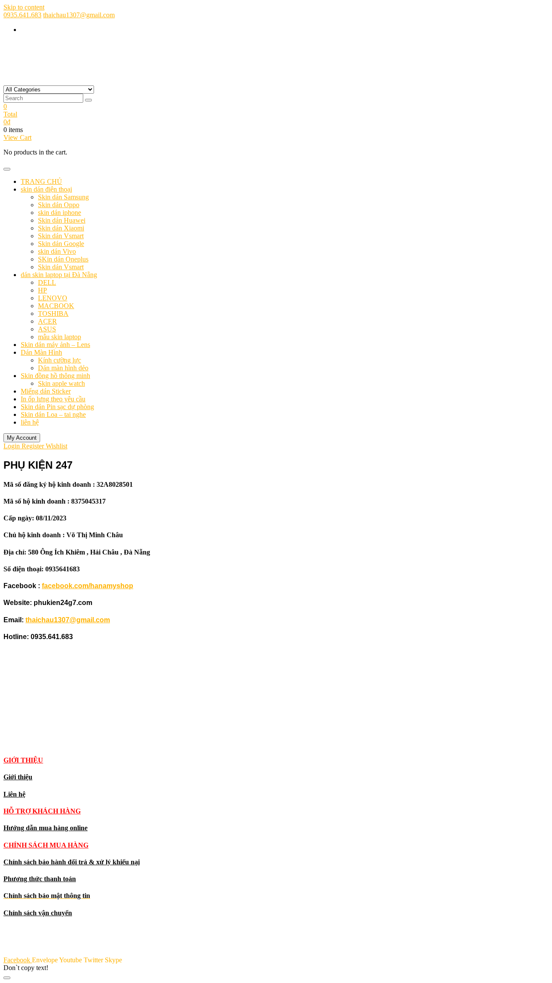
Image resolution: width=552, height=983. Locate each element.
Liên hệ (14, 794)
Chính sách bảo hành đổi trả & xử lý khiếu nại (71, 862)
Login (12, 446)
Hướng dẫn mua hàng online (45, 828)
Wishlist (56, 446)
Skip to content (23, 7)
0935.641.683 (22, 15)
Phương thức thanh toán (39, 878)
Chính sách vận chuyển (37, 913)
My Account (22, 438)
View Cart (17, 137)
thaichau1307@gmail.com (79, 15)
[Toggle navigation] (6, 169)
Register (34, 446)
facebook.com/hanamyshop (87, 585)
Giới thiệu (17, 777)
